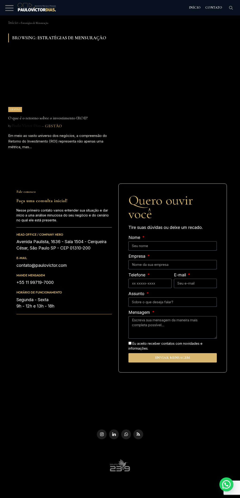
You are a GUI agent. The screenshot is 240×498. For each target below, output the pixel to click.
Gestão (15, 109)
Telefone (137, 274)
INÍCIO (195, 8)
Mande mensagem (30, 275)
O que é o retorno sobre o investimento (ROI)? (48, 118)
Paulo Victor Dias (26, 125)
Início (13, 22)
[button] (226, 484)
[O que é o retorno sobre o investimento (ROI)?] (62, 82)
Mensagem (139, 312)
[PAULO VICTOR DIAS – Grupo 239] (36, 7)
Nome (134, 237)
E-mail (21, 258)
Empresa (137, 256)
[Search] (230, 8)
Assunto (137, 293)
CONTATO (213, 8)
